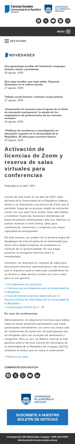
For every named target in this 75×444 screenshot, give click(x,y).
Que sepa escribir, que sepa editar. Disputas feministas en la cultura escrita (32, 83)
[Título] (46, 21)
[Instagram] (67, 21)
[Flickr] (60, 21)
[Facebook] (38, 21)
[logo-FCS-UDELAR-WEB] (37, 8)
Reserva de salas (17, 356)
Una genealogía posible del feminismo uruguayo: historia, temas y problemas (35, 68)
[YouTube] (53, 21)
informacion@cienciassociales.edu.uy (37, 440)
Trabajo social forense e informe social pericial (34, 96)
